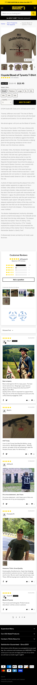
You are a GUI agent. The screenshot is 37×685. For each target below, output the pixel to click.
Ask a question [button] (18, 280)
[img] (7, 338)
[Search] (33, 13)
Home (3, 24)
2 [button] (16, 617)
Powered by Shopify (6, 681)
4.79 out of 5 (24, 259)
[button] (5, 78)
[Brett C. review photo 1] (18, 426)
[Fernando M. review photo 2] (5, 563)
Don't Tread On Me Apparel (12, 23)
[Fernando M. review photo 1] (18, 539)
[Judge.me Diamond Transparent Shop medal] (23, 315)
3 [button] (19, 617)
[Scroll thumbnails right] (34, 67)
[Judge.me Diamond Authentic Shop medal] (13, 315)
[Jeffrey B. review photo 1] (18, 480)
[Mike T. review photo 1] (18, 362)
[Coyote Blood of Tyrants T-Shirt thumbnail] (4, 67)
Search (3, 677)
